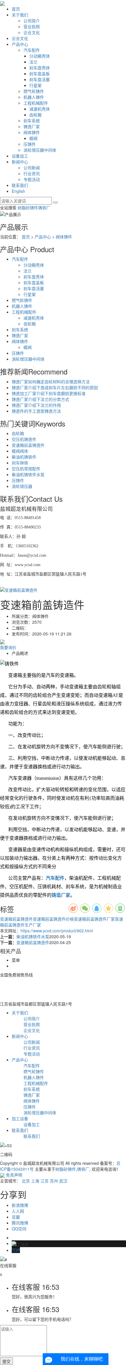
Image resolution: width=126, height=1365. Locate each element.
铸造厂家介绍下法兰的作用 (36, 405)
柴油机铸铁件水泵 (28, 474)
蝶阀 (33, 138)
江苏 (44, 1181)
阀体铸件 (31, 132)
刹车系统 (31, 120)
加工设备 (20, 1118)
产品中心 (20, 44)
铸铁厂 (44, 207)
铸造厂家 (31, 126)
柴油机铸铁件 (24, 457)
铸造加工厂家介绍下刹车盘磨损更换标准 (49, 393)
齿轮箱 (35, 115)
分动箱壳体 (39, 56)
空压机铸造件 (24, 439)
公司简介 (31, 21)
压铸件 (29, 144)
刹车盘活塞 (39, 79)
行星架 (35, 85)
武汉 (63, 1181)
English (18, 191)
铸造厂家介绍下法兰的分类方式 (40, 399)
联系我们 (20, 185)
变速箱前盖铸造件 (28, 445)
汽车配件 (31, 50)
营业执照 (31, 26)
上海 (35, 1181)
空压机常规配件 (26, 468)
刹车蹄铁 (20, 463)
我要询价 (8, 647)
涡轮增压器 (22, 486)
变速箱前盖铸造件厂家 (94, 919)
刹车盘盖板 (39, 73)
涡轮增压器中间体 (39, 150)
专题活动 (31, 179)
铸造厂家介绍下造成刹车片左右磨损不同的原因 (55, 387)
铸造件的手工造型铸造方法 (36, 411)
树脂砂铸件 (28, 207)
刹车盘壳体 (39, 68)
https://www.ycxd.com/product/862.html (57, 931)
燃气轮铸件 (33, 91)
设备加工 (20, 156)
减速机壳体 (39, 109)
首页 (16, 9)
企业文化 (31, 32)
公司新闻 (31, 167)
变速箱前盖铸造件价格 (53, 919)
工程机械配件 (35, 103)
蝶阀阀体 (20, 451)
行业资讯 (31, 173)
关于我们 (20, 15)
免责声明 (14, 1175)
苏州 (54, 1181)
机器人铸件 (33, 97)
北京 (26, 1181)
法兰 (33, 62)
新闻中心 (20, 162)
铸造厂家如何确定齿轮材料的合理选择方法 (51, 381)
